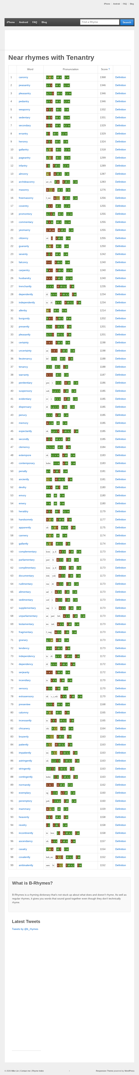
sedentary (24, 117)
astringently (25, 760)
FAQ (125, 4)
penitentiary (25, 382)
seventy (23, 254)
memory (23, 422)
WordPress (129, 1071)
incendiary (25, 680)
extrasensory (26, 696)
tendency (24, 648)
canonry (23, 77)
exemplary (25, 792)
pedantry (24, 101)
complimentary (27, 567)
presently (24, 326)
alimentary (25, 591)
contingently (26, 776)
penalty (23, 471)
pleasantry (25, 93)
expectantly (25, 431)
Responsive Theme (104, 1071)
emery (22, 503)
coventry (24, 205)
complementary (28, 551)
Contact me (25, 1071)
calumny (23, 712)
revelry (23, 825)
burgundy (24, 318)
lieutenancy (25, 358)
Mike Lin (15, 1071)
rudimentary (26, 583)
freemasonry (26, 197)
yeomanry (24, 229)
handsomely (26, 519)
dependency (26, 664)
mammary (24, 808)
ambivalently (26, 865)
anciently (24, 479)
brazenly (24, 736)
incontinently (26, 832)
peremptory (25, 800)
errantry (23, 133)
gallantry (24, 149)
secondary (25, 125)
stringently (25, 768)
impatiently (25, 752)
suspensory (25, 390)
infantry (23, 165)
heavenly (24, 817)
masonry (24, 189)
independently (27, 302)
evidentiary (25, 398)
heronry (23, 141)
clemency (24, 447)
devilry (22, 487)
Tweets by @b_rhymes (25, 929)
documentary (26, 575)
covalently (24, 857)
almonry (23, 173)
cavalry (23, 849)
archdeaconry (27, 181)
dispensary (25, 406)
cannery (23, 535)
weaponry (24, 109)
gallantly (23, 543)
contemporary (27, 463)
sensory (23, 688)
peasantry (24, 85)
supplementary (27, 607)
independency (27, 656)
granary (23, 640)
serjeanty (24, 672)
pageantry (24, 157)
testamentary (26, 624)
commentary (26, 222)
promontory (25, 213)
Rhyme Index (38, 1071)
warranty (24, 374)
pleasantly (24, 334)
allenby (23, 310)
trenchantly (25, 286)
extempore (25, 455)
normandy (24, 784)
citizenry (23, 238)
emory (22, 495)
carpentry (24, 270)
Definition (120, 77)
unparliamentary (28, 615)
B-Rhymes (32, 9)
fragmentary (26, 632)
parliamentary (27, 559)
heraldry (23, 511)
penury (23, 414)
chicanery (24, 728)
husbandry (25, 278)
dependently (26, 294)
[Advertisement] (26, 996)
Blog (132, 4)
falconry (23, 262)
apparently (25, 527)
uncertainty (25, 350)
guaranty (24, 246)
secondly (24, 439)
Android (116, 4)
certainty (24, 342)
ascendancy (26, 841)
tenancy (23, 366)
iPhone (107, 4)
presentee (24, 704)
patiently (23, 744)
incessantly (25, 720)
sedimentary (26, 599)
